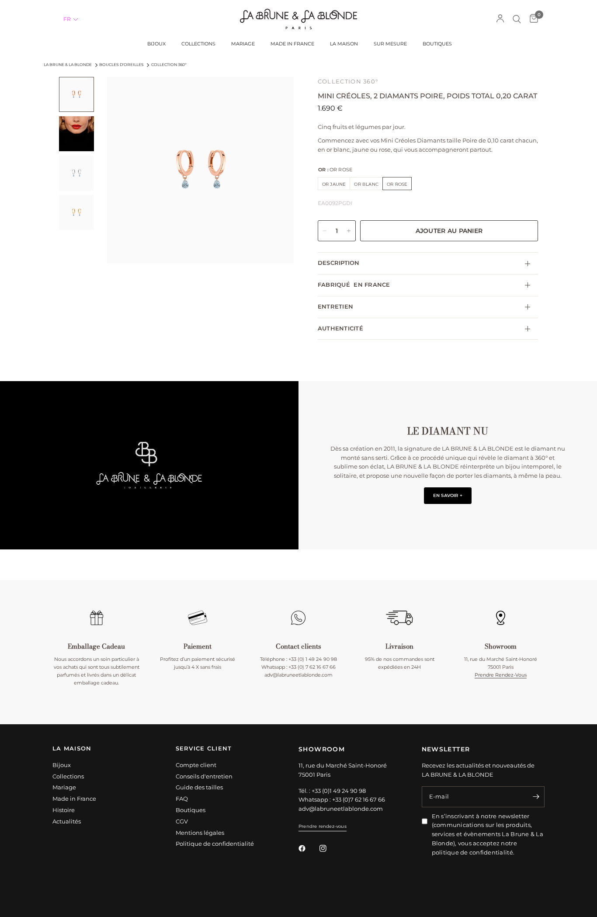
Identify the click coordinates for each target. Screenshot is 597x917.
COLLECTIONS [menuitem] (198, 44)
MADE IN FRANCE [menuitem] (292, 44)
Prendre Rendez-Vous (501, 675)
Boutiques (190, 809)
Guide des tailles (199, 787)
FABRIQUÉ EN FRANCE (354, 284)
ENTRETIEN (335, 306)
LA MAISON (72, 749)
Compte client (196, 764)
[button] (71, 19)
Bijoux (61, 764)
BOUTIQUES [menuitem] (437, 44)
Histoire (63, 809)
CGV (182, 821)
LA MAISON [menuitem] (344, 44)
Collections (68, 776)
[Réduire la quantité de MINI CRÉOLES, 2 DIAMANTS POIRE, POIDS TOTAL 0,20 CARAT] (324, 231)
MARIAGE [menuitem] (243, 44)
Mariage (64, 787)
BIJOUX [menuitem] (156, 44)
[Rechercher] (516, 19)
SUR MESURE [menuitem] (390, 44)
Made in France (74, 798)
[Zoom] (275, 95)
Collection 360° (169, 64)
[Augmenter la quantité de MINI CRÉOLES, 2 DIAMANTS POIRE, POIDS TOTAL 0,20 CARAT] (348, 231)
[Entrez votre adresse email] (536, 796)
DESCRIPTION (339, 263)
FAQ (182, 798)
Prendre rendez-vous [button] (322, 826)
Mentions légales (200, 832)
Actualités (66, 821)
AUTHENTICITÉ (340, 328)
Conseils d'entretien (204, 776)
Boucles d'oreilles (121, 64)
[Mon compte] (500, 19)
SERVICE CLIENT (204, 749)
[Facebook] (308, 848)
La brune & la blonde (68, 64)
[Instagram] (329, 848)
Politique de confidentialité (215, 843)
